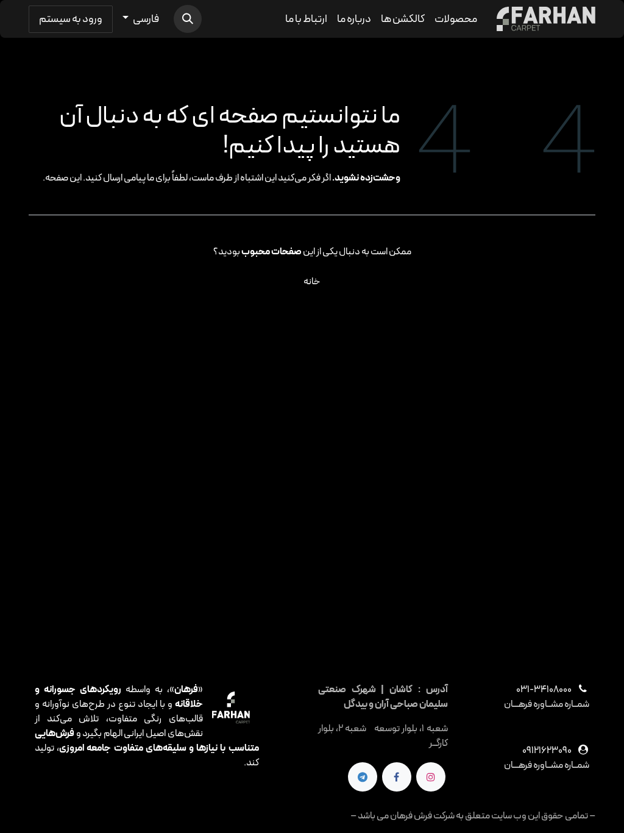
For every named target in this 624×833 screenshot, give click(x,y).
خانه (312, 281)
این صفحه (63, 178)
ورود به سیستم (70, 19)
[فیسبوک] (396, 777)
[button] (188, 19)
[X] (362, 777)
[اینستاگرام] (430, 777)
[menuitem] (456, 19)
